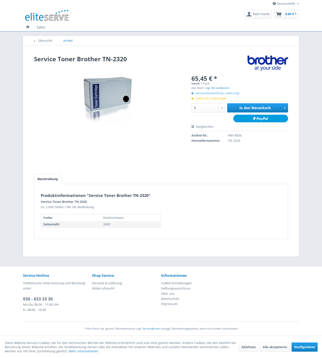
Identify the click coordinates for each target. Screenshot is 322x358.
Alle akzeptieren (275, 347)
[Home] (28, 27)
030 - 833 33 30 (38, 299)
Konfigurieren (304, 347)
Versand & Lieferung (107, 283)
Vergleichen (204, 127)
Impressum (169, 304)
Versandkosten (151, 328)
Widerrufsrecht (103, 288)
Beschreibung (47, 179)
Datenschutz (170, 299)
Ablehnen (248, 347)
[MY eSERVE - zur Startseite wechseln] (46, 15)
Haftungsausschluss (176, 288)
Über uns (168, 293)
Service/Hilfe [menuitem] (286, 4)
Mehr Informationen (83, 351)
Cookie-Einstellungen (176, 283)
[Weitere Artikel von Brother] (268, 63)
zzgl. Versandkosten (217, 88)
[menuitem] (258, 14)
